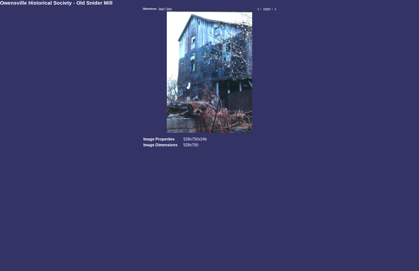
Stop (169, 8)
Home (266, 8)
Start (161, 8)
